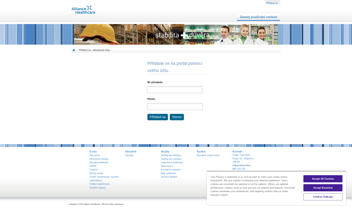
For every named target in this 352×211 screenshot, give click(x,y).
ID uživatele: (155, 82)
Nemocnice (167, 166)
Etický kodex (96, 173)
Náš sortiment (168, 173)
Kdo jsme (94, 155)
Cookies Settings (323, 196)
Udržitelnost (95, 180)
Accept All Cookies (323, 178)
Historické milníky (99, 159)
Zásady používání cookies (258, 17)
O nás (93, 151)
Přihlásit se (272, 3)
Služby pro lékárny (171, 155)
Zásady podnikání (98, 162)
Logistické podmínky (172, 162)
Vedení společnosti (99, 184)
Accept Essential (323, 187)
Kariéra (201, 151)
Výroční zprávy (97, 187)
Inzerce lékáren (169, 176)
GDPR (92, 166)
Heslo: (151, 98)
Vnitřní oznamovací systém (104, 176)
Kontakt (237, 151)
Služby (165, 151)
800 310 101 (238, 168)
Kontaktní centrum (171, 169)
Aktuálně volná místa (208, 155)
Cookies (93, 169)
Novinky (129, 155)
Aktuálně (130, 151)
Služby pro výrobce (171, 159)
